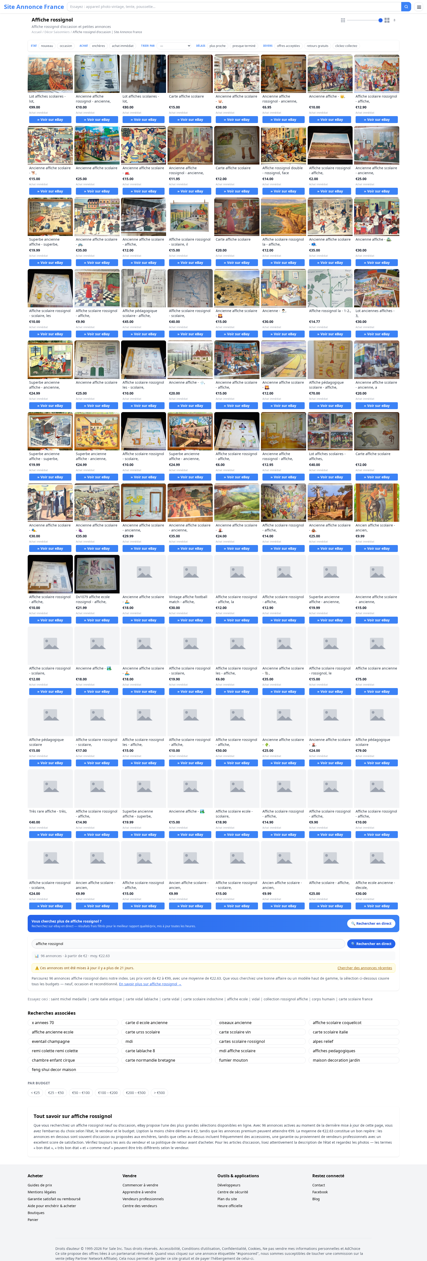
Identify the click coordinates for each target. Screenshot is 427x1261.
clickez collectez (346, 46)
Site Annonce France (34, 7)
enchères (98, 46)
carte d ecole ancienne (147, 1022)
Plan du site (227, 1199)
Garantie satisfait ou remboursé (54, 1199)
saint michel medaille (68, 999)
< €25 (35, 1092)
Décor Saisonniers (57, 32)
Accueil (37, 32)
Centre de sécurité (232, 1192)
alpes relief (323, 1041)
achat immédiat (122, 46)
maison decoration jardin (336, 1060)
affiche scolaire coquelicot (337, 1022)
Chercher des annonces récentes (365, 968)
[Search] (406, 6)
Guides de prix (40, 1185)
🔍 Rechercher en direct (371, 943)
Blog (316, 1199)
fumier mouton (233, 1060)
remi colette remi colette (55, 1050)
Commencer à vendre (140, 1185)
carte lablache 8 (140, 1050)
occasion (66, 46)
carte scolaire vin (235, 1032)
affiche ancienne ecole (52, 1032)
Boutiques (36, 1212)
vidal (256, 999)
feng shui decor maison (54, 1069)
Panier (33, 1219)
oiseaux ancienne (235, 1022)
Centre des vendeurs (140, 1205)
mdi (129, 1041)
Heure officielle (229, 1205)
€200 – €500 (136, 1092)
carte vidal (170, 999)
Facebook (320, 1192)
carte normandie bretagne (150, 1060)
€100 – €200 (108, 1092)
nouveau (47, 46)
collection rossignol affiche (286, 999)
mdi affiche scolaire (237, 1050)
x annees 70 (43, 1022)
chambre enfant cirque (53, 1060)
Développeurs (228, 1185)
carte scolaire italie (330, 1032)
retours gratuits (317, 46)
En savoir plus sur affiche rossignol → (150, 984)
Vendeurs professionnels (143, 1199)
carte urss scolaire (143, 1032)
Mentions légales (42, 1192)
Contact (318, 1185)
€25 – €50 (56, 1092)
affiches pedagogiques (334, 1050)
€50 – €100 (81, 1092)
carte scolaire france (356, 999)
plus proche (218, 46)
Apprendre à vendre (139, 1192)
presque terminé (244, 46)
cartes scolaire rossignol (242, 1041)
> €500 (159, 1092)
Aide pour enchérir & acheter (52, 1205)
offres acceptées (288, 46)
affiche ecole (237, 999)
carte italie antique (106, 999)
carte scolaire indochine (203, 999)
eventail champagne (51, 1041)
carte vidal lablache (142, 999)
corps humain (323, 999)
